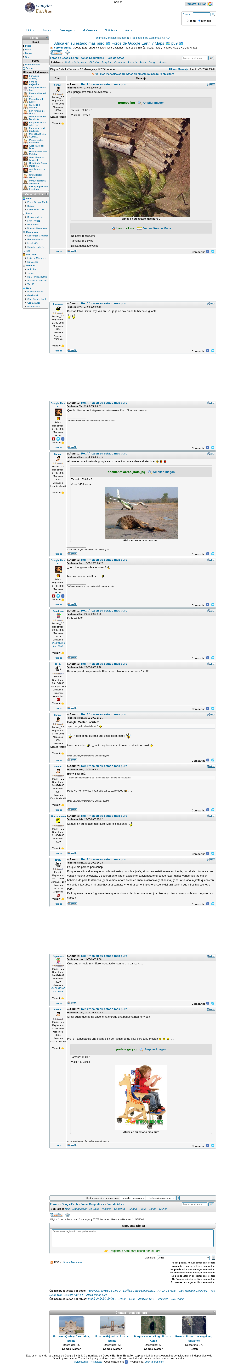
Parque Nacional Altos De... (37, 123)
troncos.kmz (125, 228)
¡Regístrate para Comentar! (145, 37)
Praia (143, 62)
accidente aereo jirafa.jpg (126, 472)
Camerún (119, 62)
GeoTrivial (32, 295)
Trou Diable (177, 1299)
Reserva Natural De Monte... (37, 117)
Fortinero (58, 304)
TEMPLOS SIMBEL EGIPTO (103, 1290)
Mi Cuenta (89, 30)
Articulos (31, 269)
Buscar (187, 14)
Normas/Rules (32, 64)
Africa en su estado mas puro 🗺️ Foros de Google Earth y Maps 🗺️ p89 (116, 43)
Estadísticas (33, 306)
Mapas (28, 53)
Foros (45, 30)
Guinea (163, 62)
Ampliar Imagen (153, 102)
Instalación (32, 243)
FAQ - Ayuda (33, 220)
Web (127, 30)
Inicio (29, 30)
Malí (67, 62)
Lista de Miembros (36, 258)
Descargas (66, 30)
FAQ (167, 37)
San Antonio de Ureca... (37, 112)
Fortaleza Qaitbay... (34, 77)
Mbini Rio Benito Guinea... (37, 135)
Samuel (58, 84)
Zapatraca (58, 611)
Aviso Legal (81, 1361)
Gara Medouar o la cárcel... (37, 158)
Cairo (132, 1299)
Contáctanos (33, 302)
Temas (30, 273)
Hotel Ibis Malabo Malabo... (38, 152)
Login (123, 37)
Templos (106, 62)
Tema (192, 20)
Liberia (122, 1299)
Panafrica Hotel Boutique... (37, 129)
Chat (27, 57)
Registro (191, 4)
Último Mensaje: (179, 69)
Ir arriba (58, 251)
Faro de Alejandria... (35, 83)
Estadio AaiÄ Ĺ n (74, 1295)
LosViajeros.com (154, 1361)
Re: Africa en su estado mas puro (104, 84)
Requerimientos (35, 239)
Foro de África (62, 47)
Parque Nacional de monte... (37, 182)
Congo (152, 62)
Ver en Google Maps (156, 228)
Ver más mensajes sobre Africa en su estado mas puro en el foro (134, 74)
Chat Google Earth (36, 299)
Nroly (58, 664)
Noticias (110, 30)
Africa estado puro (96, 1295)
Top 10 (30, 284)
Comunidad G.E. (35, 209)
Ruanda (132, 62)
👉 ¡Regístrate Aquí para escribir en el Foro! (132, 1250)
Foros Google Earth (37, 202)
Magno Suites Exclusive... (36, 141)
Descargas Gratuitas (37, 235)
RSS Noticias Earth (37, 276)
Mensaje (206, 20)
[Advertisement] (132, 278)
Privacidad (96, 1361)
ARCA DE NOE (167, 1290)
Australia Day (146, 1299)
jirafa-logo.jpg (126, 1049)
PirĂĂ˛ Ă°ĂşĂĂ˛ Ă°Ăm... (102, 1299)
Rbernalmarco (58, 816)
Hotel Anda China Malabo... (38, 164)
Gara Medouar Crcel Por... (193, 1290)
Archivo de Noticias (37, 280)
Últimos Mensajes (106, 37)
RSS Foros (33, 224)
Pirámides (162, 1299)
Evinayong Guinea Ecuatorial (38, 187)
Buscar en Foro (35, 217)
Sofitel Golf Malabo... (34, 106)
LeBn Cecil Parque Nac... (139, 1290)
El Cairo (94, 62)
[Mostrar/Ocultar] (47, 37)
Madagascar (79, 62)
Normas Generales (37, 228)
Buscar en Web (35, 291)
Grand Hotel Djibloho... (35, 176)
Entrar (202, 4)
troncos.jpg (126, 102)
